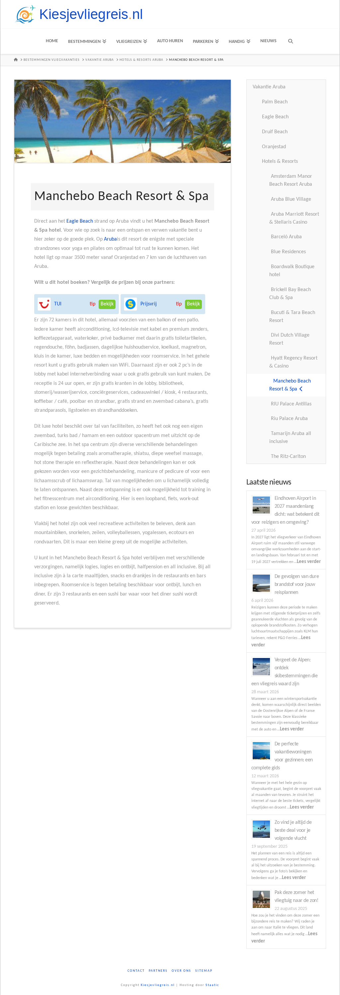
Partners (158, 971)
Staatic (212, 985)
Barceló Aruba (286, 237)
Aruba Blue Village (291, 199)
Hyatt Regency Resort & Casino (293, 362)
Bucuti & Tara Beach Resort (292, 316)
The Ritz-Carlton (288, 456)
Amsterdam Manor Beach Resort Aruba (290, 180)
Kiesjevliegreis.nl (158, 985)
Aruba (110, 239)
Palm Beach (275, 102)
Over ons (181, 971)
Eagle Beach (79, 221)
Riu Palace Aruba (289, 418)
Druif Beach (275, 132)
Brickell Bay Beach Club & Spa (290, 293)
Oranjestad (274, 147)
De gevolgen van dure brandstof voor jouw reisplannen (297, 584)
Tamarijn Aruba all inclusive (290, 437)
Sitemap (203, 971)
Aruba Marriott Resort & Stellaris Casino (294, 218)
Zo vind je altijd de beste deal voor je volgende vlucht (293, 830)
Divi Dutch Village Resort (289, 339)
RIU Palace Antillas (291, 404)
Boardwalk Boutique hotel (291, 270)
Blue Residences (288, 252)
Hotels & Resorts (280, 161)
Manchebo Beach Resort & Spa (290, 385)
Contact (136, 971)
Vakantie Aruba (269, 87)
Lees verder (309, 561)
